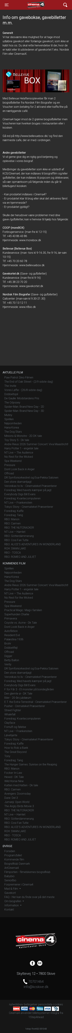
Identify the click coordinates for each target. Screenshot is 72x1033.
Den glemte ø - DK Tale (18, 693)
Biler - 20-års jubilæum (17, 697)
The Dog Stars (13, 431)
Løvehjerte (10, 735)
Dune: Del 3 (11, 797)
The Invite (10, 385)
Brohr (7, 643)
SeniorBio (10, 880)
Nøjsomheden (13, 423)
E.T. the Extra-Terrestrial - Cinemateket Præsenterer (35, 702)
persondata (45, 1004)
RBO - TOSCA (12, 552)
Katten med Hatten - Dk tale (21, 785)
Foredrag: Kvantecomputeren (22, 498)
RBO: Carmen (12, 523)
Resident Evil (12, 635)
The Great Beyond (15, 752)
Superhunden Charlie (16, 614)
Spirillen (9, 419)
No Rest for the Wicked (18, 456)
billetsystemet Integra (46, 1013)
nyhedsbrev (16, 1004)
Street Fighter (12, 710)
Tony (7, 756)
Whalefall (9, 714)
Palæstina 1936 (13, 639)
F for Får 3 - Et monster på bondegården (29, 689)
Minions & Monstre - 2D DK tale (23, 436)
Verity (7, 664)
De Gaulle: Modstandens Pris (21, 398)
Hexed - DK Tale (14, 777)
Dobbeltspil (11, 394)
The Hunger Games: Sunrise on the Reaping (30, 764)
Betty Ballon (11, 660)
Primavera (10, 618)
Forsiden (9, 851)
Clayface (9, 722)
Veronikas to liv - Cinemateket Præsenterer (30, 486)
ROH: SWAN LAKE (15, 548)
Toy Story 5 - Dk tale (16, 440)
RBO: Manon (11, 519)
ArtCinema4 (11, 867)
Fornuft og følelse (15, 727)
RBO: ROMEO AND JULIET (20, 556)
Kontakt (9, 909)
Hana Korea (11, 427)
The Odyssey (12, 402)
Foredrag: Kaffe (14, 511)
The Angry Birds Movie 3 (19, 806)
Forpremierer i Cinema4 (18, 884)
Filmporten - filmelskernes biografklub (27, 872)
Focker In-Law (13, 772)
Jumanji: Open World (16, 802)
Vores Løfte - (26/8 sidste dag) (23, 390)
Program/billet (13, 855)
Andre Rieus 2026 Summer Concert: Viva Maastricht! (36, 444)
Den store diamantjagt (17, 481)
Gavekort (10, 893)
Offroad (9, 473)
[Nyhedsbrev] (40, 962)
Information (11, 905)
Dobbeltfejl (10, 647)
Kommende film (14, 859)
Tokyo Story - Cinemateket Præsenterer (28, 506)
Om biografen (13, 901)
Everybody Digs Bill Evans (19, 494)
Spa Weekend (12, 461)
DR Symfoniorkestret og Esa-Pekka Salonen (31, 477)
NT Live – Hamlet (14, 531)
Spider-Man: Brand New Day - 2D (24, 406)
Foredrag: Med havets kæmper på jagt (27, 490)
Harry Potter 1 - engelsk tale (21, 448)
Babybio (9, 876)
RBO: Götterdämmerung (19, 536)
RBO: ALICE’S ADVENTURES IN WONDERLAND (32, 544)
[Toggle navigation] (65, 5)
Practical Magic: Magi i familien (23, 610)
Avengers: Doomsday (17, 793)
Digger (8, 656)
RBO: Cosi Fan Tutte (16, 540)
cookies (58, 1004)
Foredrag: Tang (13, 515)
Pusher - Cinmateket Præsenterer (24, 706)
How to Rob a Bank (16, 747)
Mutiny (8, 415)
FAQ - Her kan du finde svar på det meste (29, 897)
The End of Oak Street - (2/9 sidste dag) (28, 381)
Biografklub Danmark (17, 863)
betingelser (30, 1004)
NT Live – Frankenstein (18, 502)
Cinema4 (30, 5)
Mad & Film (11, 888)
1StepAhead (36, 1017)
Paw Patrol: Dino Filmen (18, 377)
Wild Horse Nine (14, 781)
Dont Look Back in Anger (19, 469)
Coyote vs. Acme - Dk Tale (20, 622)
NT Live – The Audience (18, 452)
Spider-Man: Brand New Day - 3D (24, 411)
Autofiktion (11, 631)
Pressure (9, 465)
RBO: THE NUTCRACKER (19, 527)
